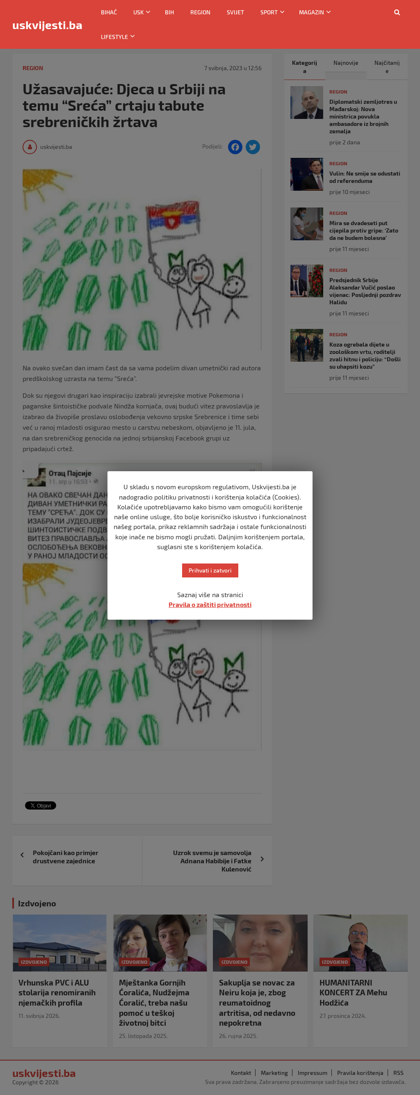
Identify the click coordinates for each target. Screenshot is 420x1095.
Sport (269, 12)
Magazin (311, 12)
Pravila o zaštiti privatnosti (210, 604)
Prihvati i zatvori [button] (210, 570)
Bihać (109, 12)
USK (138, 12)
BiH (169, 12)
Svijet (235, 12)
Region (200, 12)
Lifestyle (114, 36)
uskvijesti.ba (47, 24)
